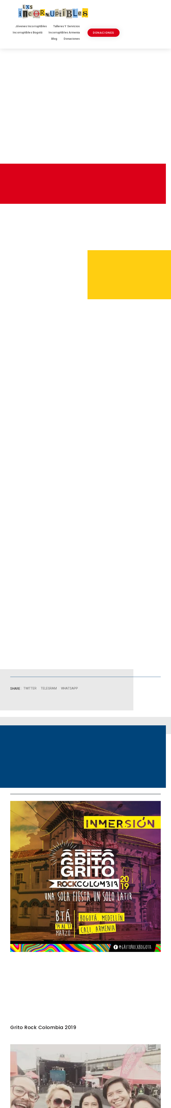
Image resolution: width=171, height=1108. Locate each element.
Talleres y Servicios (66, 26)
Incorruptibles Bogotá (27, 32)
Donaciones (72, 38)
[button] (30, 688)
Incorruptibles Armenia (64, 32)
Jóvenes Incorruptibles (31, 26)
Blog (54, 38)
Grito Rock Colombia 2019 (43, 1027)
